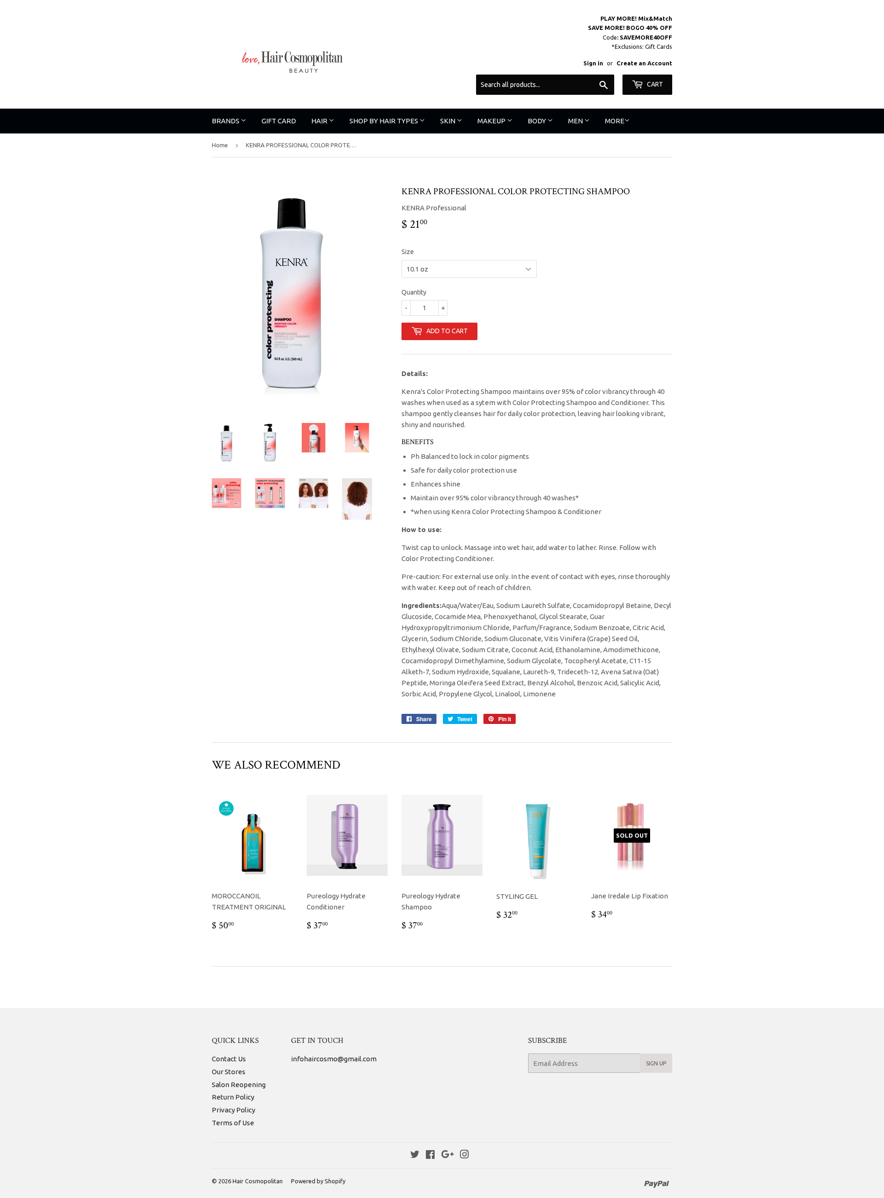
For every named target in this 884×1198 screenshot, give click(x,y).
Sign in (593, 63)
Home (220, 145)
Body (537, 121)
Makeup (492, 121)
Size (407, 251)
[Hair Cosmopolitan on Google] (447, 1155)
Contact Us (229, 1059)
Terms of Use (233, 1123)
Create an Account (644, 63)
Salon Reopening (239, 1084)
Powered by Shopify (318, 1181)
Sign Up (656, 1063)
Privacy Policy (233, 1110)
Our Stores (228, 1072)
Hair (320, 121)
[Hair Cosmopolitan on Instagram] (464, 1155)
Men (576, 121)
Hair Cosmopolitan (258, 1181)
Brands (226, 121)
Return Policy (233, 1097)
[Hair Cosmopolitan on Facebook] (430, 1155)
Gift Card (279, 121)
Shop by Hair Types (384, 121)
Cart (654, 84)
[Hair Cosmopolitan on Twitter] (414, 1155)
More (614, 121)
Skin (448, 121)
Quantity (413, 292)
